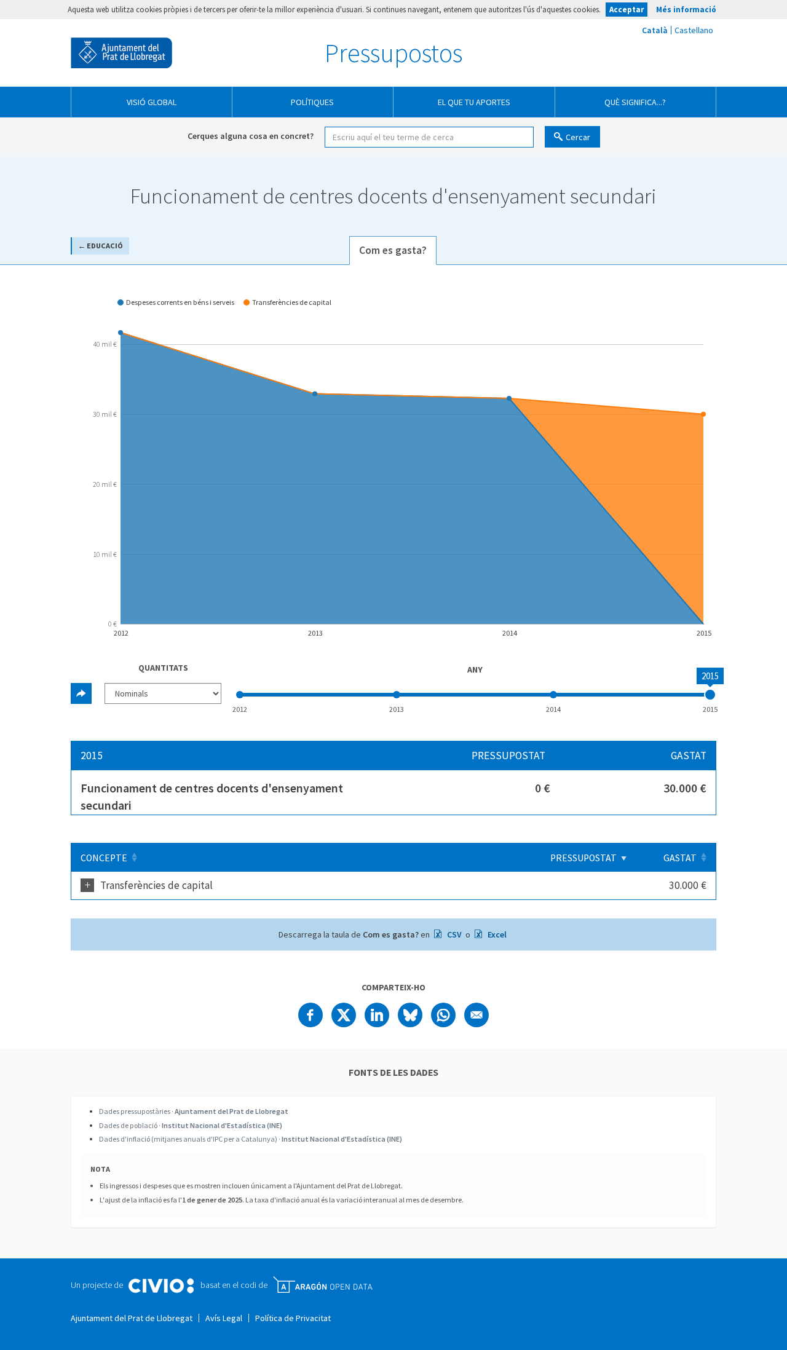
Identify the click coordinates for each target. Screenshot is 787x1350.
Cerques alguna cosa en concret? (251, 135)
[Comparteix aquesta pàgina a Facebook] (310, 1015)
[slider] (710, 695)
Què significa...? (635, 102)
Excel (496, 934)
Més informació (686, 9)
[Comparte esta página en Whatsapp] (443, 1015)
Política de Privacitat (293, 1318)
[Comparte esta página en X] (343, 1015)
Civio (161, 1286)
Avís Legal (223, 1318)
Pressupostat (583, 858)
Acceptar (626, 9)
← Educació (100, 245)
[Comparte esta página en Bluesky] (410, 1015)
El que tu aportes (474, 102)
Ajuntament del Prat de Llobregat (121, 53)
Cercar (578, 137)
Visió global (151, 102)
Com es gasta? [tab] (393, 250)
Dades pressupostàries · (193, 1111)
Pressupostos (393, 53)
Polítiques (312, 102)
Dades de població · (190, 1125)
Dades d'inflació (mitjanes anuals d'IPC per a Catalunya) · (250, 1138)
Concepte (104, 858)
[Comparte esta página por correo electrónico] (476, 1015)
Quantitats (163, 667)
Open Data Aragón (322, 1284)
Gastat (680, 858)
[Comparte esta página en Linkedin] (377, 1015)
